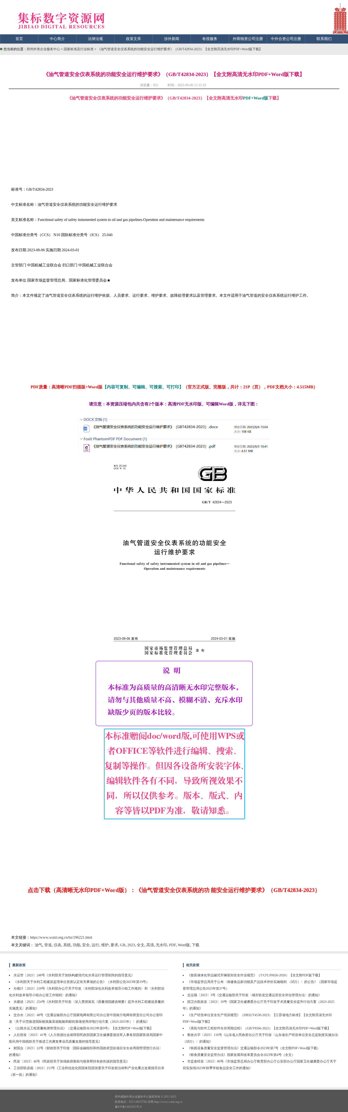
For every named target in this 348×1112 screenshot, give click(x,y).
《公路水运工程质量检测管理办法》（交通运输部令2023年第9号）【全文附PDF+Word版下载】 (83, 1028)
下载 (195, 945)
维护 (105, 945)
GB (122, 945)
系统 (67, 945)
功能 (76, 945)
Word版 (184, 945)
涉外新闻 (171, 39)
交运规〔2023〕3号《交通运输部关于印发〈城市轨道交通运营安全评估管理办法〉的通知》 (254, 995)
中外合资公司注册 (286, 39)
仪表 (57, 945)
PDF (172, 945)
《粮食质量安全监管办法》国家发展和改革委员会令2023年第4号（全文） (241, 1055)
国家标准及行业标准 (79, 49)
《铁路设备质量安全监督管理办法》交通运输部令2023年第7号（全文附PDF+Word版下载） (253, 1048)
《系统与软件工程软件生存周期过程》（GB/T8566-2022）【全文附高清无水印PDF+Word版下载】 (259, 1028)
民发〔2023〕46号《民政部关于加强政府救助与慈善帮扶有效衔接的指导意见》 (71, 1061)
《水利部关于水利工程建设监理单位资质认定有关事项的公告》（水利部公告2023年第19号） (81, 982)
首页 (19, 39)
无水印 (161, 945)
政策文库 (133, 39)
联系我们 (324, 39)
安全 (86, 945)
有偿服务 (209, 39)
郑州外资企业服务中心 (43, 49)
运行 (95, 945)
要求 (114, 945)
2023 (131, 945)
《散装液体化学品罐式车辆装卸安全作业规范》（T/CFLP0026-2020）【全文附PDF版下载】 (254, 975)
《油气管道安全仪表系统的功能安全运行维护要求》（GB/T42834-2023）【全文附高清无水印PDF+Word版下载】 (179, 49)
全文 (140, 945)
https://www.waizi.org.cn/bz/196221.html (61, 937)
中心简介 (57, 39)
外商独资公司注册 (248, 39)
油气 (38, 945)
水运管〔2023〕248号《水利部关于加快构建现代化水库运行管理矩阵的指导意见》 (73, 975)
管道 (48, 945)
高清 (150, 945)
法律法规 (95, 39)
